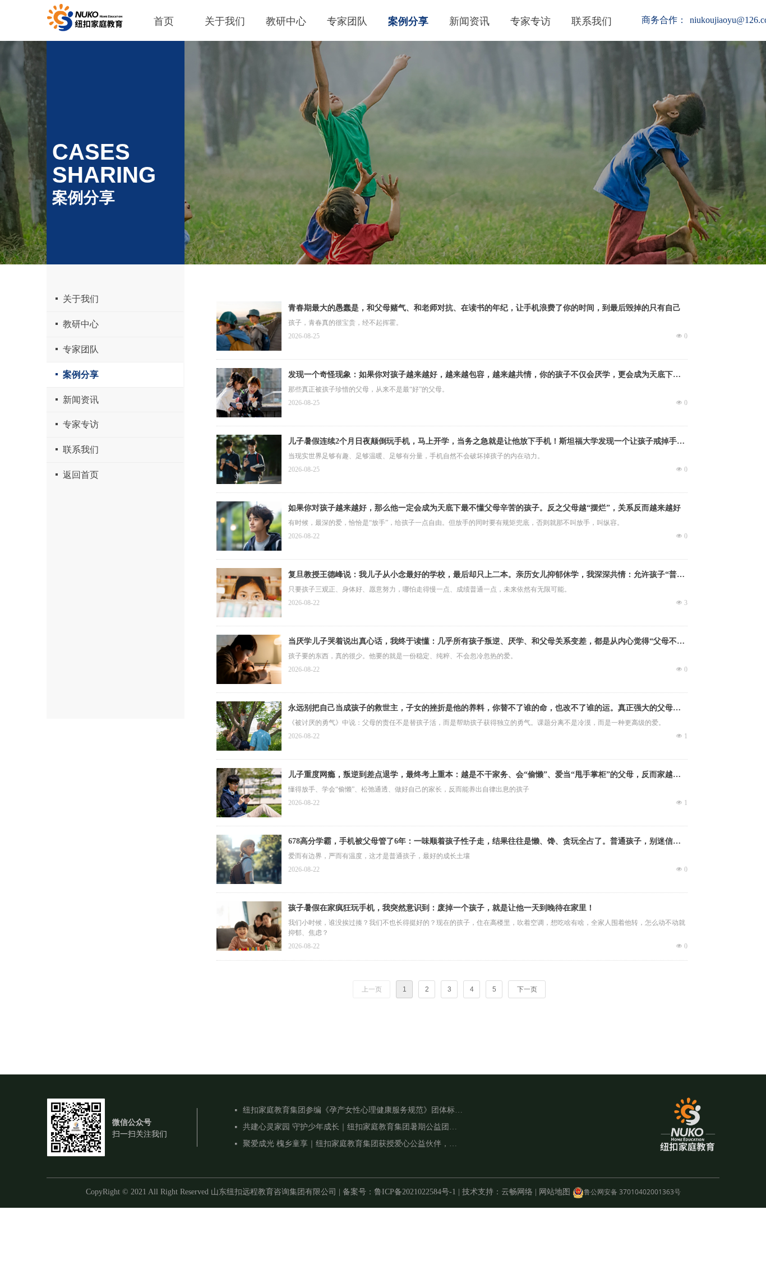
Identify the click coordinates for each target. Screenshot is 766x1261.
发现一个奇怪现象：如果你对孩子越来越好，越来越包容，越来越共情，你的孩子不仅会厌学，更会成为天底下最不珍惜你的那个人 (484, 375)
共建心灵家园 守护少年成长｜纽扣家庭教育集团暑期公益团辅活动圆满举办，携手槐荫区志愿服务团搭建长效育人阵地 (353, 1127)
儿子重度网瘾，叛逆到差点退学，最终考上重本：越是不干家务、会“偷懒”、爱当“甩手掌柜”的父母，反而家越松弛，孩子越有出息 (484, 775)
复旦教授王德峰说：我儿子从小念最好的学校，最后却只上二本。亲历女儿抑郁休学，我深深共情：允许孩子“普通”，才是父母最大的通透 (482, 575)
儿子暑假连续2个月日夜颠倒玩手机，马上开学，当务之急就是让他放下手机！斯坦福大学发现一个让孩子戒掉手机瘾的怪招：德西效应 (486, 442)
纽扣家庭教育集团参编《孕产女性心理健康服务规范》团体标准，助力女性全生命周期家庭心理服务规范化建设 (353, 1110)
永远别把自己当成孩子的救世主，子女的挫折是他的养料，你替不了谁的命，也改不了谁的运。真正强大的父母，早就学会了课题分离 (484, 709)
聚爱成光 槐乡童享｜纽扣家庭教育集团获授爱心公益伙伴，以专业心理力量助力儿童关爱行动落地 (353, 1143)
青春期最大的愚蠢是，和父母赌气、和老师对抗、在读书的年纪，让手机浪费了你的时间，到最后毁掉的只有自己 (484, 308)
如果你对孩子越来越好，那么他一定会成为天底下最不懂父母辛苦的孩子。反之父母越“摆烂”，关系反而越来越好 (484, 508)
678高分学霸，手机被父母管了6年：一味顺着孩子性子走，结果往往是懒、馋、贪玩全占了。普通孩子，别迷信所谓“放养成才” (484, 842)
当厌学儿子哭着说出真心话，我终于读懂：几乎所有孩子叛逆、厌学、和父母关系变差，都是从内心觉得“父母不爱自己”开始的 (486, 642)
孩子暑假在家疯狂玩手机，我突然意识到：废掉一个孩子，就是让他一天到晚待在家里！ (441, 908)
